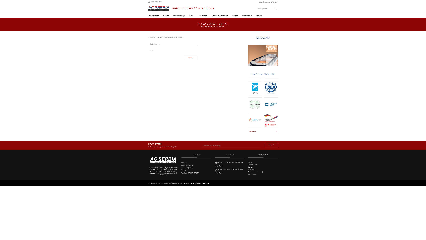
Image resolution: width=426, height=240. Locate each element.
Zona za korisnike (156, 1)
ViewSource (205, 183)
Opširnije (252, 132)
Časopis (235, 16)
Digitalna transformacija (219, 16)
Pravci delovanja (179, 16)
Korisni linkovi (247, 16)
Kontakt (259, 16)
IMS (197, 183)
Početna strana (153, 16)
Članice (191, 16)
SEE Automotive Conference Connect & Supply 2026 (229, 163)
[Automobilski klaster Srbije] (158, 11)
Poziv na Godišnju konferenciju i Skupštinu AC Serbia (229, 170)
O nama (166, 16)
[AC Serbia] (163, 160)
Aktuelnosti (203, 16)
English (275, 2)
